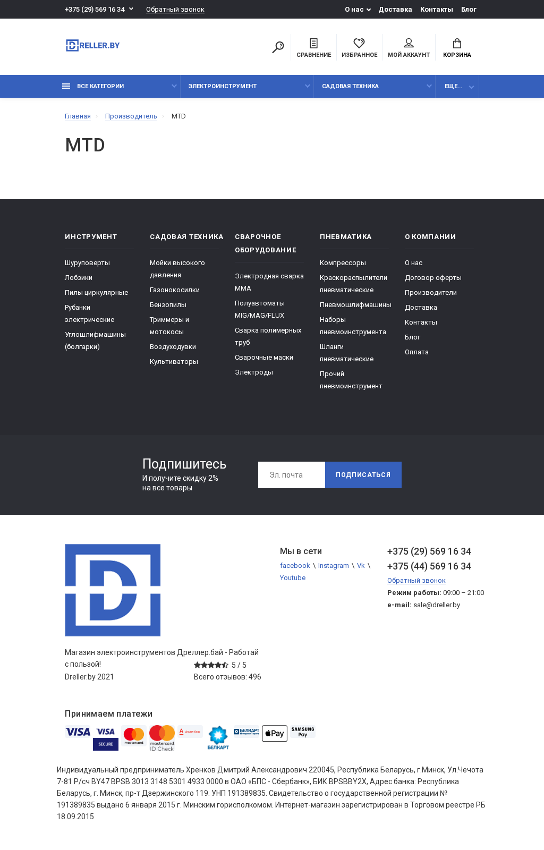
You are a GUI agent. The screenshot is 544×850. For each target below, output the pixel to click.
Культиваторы (174, 362)
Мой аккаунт (409, 55)
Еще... (453, 86)
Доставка (395, 9)
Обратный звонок (175, 9)
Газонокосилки (175, 290)
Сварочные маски (264, 357)
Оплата (417, 352)
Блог (469, 9)
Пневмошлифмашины (356, 305)
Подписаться (363, 475)
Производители (431, 292)
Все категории (99, 86)
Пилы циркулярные (96, 292)
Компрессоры (343, 263)
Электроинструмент (223, 86)
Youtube (292, 578)
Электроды (254, 372)
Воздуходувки (173, 347)
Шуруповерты (87, 263)
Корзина (457, 55)
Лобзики (78, 278)
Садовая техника (350, 86)
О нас (354, 9)
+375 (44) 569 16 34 (429, 566)
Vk (361, 566)
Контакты (436, 9)
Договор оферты (433, 278)
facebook (295, 566)
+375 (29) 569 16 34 (94, 9)
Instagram (333, 566)
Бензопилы (168, 305)
